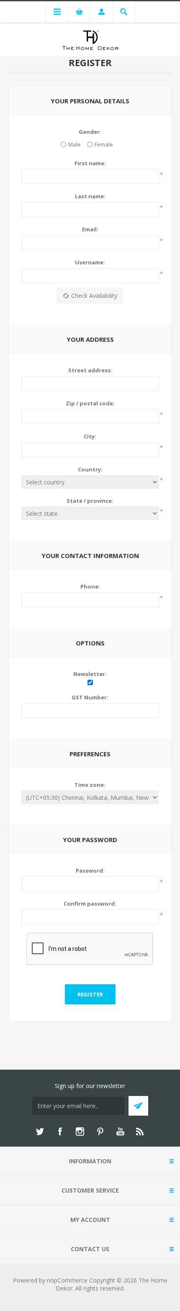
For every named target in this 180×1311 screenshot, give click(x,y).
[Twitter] (39, 1131)
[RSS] (140, 1131)
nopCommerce (67, 1280)
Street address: (90, 370)
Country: (90, 469)
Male (74, 144)
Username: (90, 262)
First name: (90, 163)
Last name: (90, 196)
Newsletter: (90, 674)
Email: (90, 229)
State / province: (90, 500)
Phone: (90, 586)
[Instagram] (80, 1131)
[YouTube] (120, 1131)
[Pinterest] (100, 1131)
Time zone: (90, 785)
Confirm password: (90, 903)
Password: (90, 870)
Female (104, 144)
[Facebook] (60, 1131)
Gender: (90, 132)
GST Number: (90, 697)
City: (90, 436)
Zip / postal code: (90, 403)
